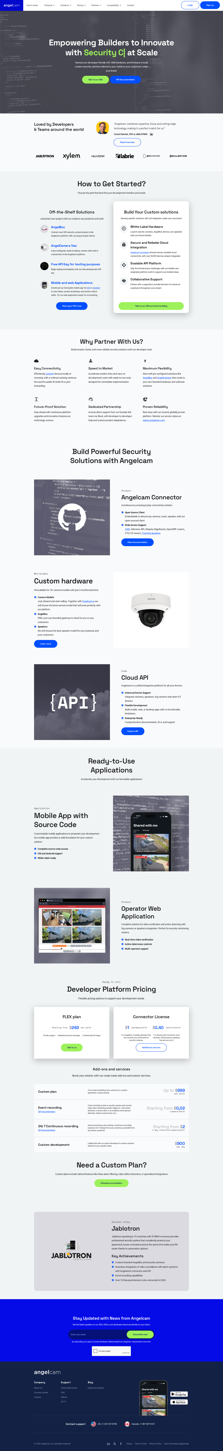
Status (129, 1443)
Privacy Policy (155, 1443)
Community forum (69, 1388)
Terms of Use (141, 1443)
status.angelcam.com (154, 420)
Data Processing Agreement (176, 1443)
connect (50, 373)
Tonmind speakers (151, 533)
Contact (130, 5)
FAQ (63, 1392)
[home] (11, 5)
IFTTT (63, 1402)
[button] (49, 5)
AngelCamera (164, 377)
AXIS (127, 529)
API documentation (46, 1111)
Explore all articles (96, 1388)
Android (96, 288)
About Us (38, 1388)
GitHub (64, 1397)
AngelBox (147, 377)
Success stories (41, 1392)
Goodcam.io (88, 601)
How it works (32, 5)
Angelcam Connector (139, 252)
